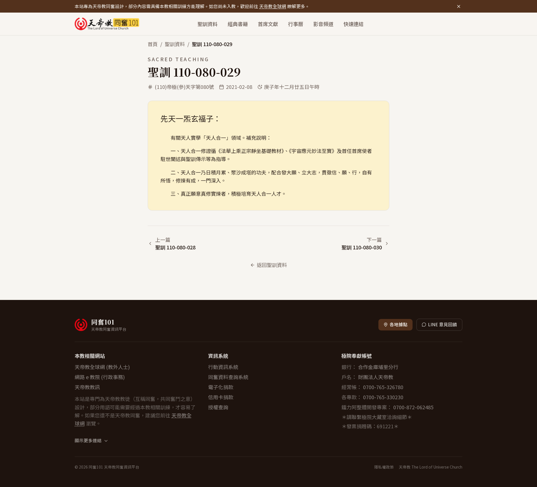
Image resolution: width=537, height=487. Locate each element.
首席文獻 (268, 23)
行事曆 (295, 23)
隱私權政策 (384, 466)
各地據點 (399, 324)
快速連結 (353, 23)
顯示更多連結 (88, 441)
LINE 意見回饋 (442, 324)
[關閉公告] (458, 6)
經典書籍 (238, 23)
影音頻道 (323, 23)
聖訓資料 (207, 23)
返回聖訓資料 (272, 264)
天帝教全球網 (272, 6)
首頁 (153, 44)
